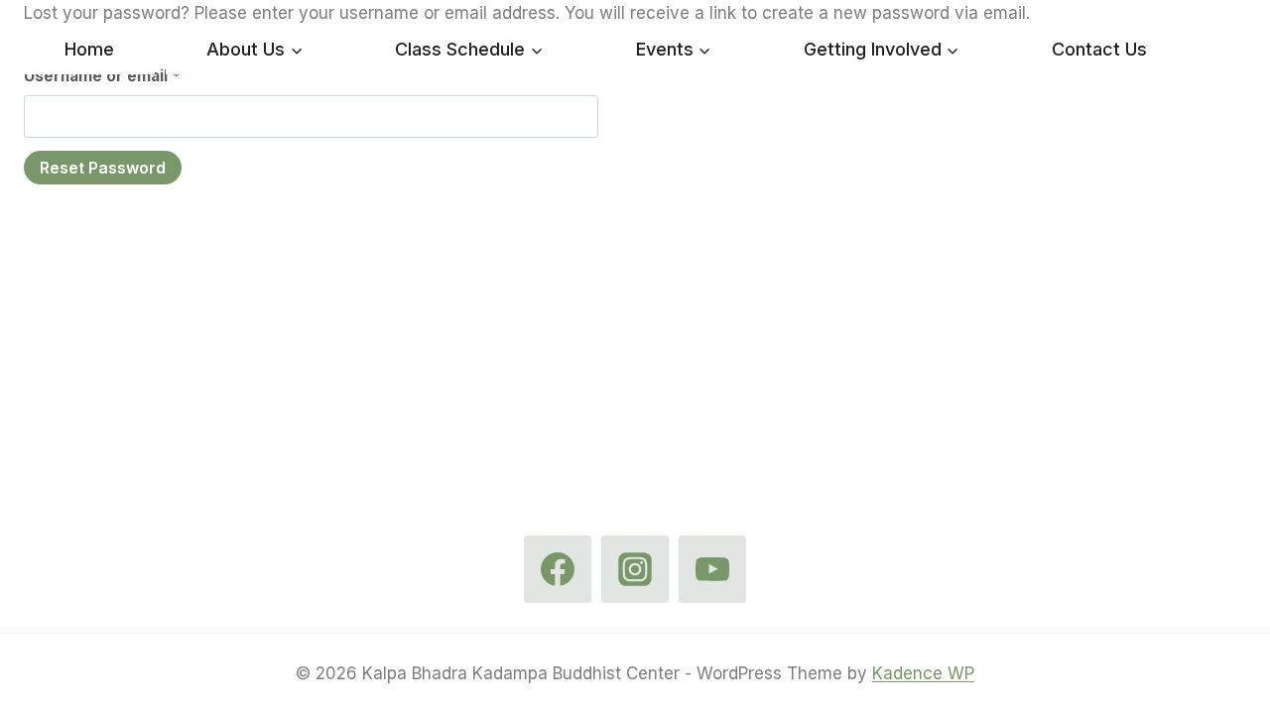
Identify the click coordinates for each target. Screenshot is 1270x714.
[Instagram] (635, 569)
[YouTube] (712, 569)
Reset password (103, 168)
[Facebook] (557, 569)
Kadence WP (923, 673)
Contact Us (1099, 49)
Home (89, 49)
